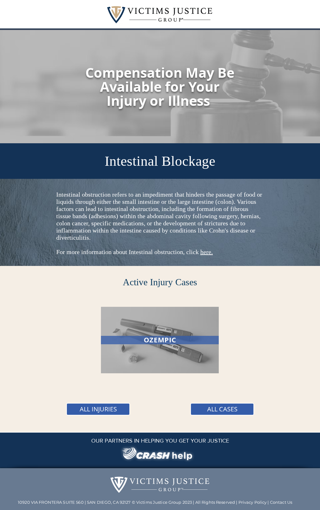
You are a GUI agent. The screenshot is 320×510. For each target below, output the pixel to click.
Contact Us (281, 502)
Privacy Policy (252, 502)
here (205, 251)
